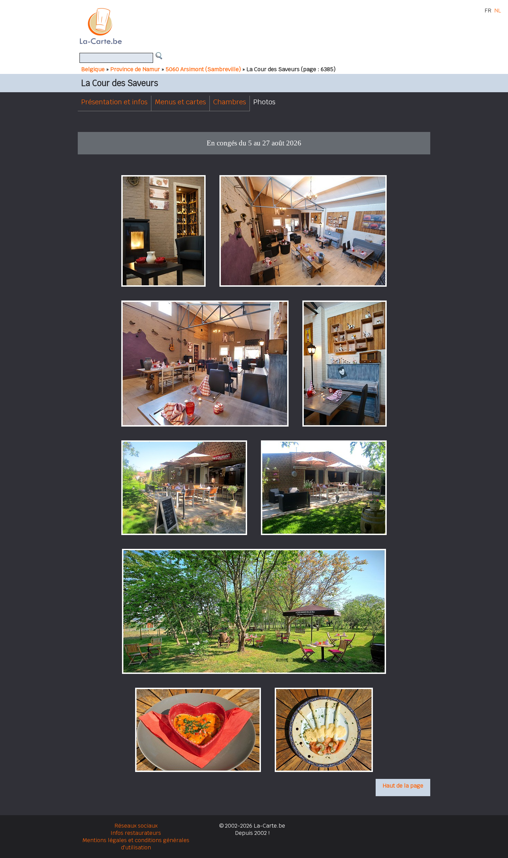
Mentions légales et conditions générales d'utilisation (136, 844)
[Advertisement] (262, 25)
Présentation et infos (114, 101)
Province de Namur (135, 69)
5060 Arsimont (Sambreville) (203, 69)
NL (497, 10)
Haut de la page (403, 785)
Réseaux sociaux (136, 825)
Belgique (93, 69)
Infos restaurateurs (136, 833)
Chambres (229, 101)
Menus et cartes (180, 101)
